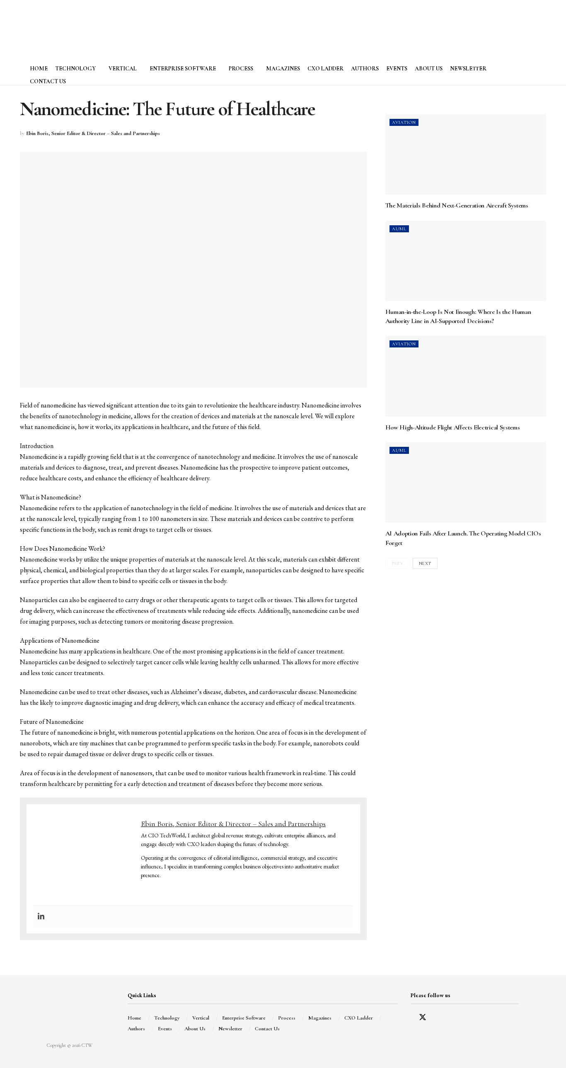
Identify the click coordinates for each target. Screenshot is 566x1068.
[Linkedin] (41, 916)
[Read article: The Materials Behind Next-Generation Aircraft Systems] (465, 154)
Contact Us (48, 81)
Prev (397, 563)
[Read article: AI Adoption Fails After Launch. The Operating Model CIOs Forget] (465, 482)
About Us (429, 68)
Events (396, 68)
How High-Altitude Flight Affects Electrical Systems (452, 427)
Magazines (283, 68)
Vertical (123, 68)
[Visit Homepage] (66, 27)
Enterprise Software (183, 68)
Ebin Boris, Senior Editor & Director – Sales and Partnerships (93, 133)
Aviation (404, 122)
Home (39, 68)
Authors (365, 68)
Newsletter (468, 68)
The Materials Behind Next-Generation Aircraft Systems (456, 205)
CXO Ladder (325, 68)
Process (241, 68)
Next (425, 563)
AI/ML (399, 228)
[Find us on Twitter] (422, 1018)
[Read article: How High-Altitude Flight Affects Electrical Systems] (465, 376)
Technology (75, 68)
